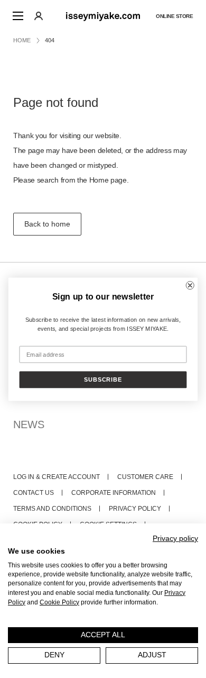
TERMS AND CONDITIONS (52, 508)
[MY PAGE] (38, 16)
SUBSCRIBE (103, 379)
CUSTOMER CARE (145, 477)
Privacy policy (175, 539)
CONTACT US (33, 492)
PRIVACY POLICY (135, 508)
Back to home (47, 224)
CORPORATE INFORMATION (113, 492)
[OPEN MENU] (18, 15)
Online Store (174, 16)
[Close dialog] (190, 285)
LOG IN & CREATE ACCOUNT (56, 477)
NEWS (28, 424)
